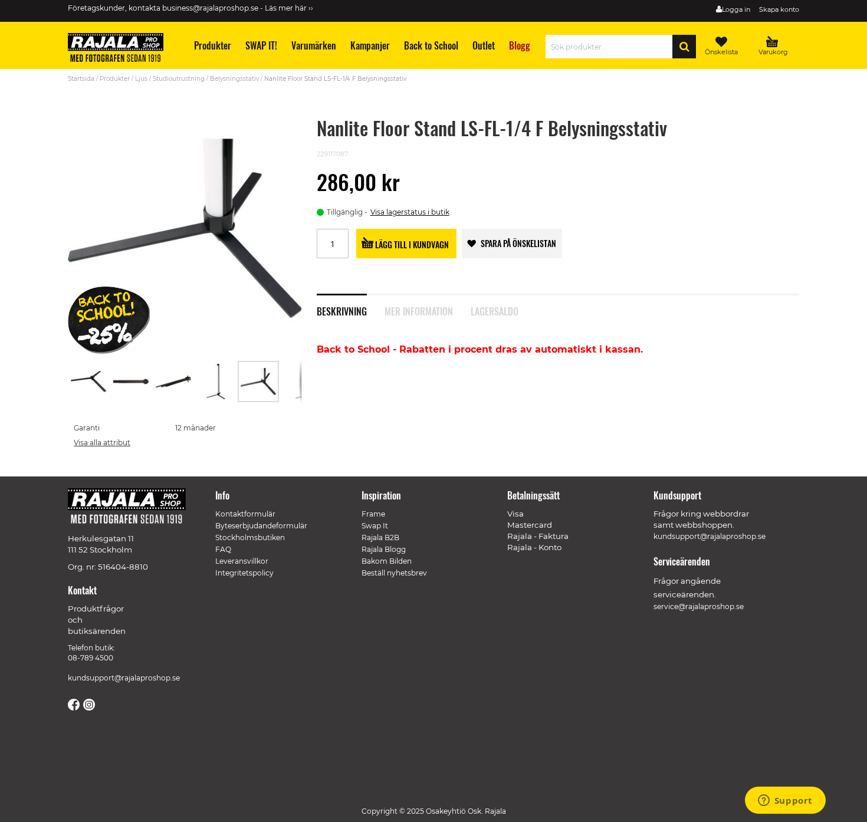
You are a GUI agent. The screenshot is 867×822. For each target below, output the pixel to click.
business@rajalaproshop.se (210, 8)
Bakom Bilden (387, 561)
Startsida (81, 79)
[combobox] (612, 46)
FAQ (223, 549)
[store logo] (121, 49)
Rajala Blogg (384, 549)
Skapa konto (779, 9)
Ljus (141, 79)
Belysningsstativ (235, 79)
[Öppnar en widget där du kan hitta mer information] (785, 801)
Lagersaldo (494, 310)
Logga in (736, 9)
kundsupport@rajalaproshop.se (124, 677)
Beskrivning (342, 310)
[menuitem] (212, 45)
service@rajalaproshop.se (698, 606)
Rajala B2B (380, 537)
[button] (89, 381)
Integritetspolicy (244, 572)
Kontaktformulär (245, 513)
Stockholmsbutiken (250, 537)
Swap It (375, 525)
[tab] (351, 305)
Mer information (419, 310)
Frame (373, 513)
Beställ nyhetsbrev (394, 572)
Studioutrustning (179, 79)
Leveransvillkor (241, 561)
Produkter (115, 79)
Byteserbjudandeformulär (261, 525)
